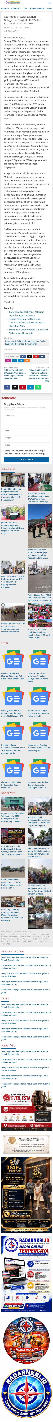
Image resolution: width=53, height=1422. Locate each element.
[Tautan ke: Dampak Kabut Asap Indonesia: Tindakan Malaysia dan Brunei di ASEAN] (40, 659)
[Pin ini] (22, 387)
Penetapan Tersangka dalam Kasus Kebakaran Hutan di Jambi (38, 713)
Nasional (4, 936)
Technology (5, 943)
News (18, 939)
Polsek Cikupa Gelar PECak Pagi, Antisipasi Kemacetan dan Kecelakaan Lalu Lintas (40, 598)
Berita (18, 934)
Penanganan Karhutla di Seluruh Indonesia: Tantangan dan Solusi (38, 785)
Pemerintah (44, 934)
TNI (35, 932)
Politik (23, 936)
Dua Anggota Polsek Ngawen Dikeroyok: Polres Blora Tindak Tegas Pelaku (12, 676)
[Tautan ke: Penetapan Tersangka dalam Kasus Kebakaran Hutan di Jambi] (40, 696)
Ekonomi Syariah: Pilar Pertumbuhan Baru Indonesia (11, 785)
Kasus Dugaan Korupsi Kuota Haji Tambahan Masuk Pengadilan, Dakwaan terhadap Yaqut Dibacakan (12, 915)
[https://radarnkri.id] (12, 2)
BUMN (23, 941)
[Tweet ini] (15, 387)
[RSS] (27, 360)
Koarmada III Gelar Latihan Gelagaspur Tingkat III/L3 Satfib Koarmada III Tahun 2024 (26, 342)
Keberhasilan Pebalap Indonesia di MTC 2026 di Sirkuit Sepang (39, 748)
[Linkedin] (14, 360)
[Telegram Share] (30, 387)
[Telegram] (21, 360)
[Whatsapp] (38, 387)
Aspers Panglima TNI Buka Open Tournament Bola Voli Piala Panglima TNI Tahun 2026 (27, 322)
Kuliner (31, 941)
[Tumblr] (42, 356)
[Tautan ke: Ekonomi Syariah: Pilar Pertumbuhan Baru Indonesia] (13, 768)
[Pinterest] (36, 356)
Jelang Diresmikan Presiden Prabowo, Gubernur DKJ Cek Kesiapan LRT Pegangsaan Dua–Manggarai (13, 582)
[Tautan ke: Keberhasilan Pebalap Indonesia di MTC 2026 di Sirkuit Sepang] (40, 731)
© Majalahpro (6, 932)
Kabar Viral (27, 932)
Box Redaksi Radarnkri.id (37, 936)
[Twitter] (29, 356)
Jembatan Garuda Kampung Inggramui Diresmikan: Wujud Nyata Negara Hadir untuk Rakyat (12, 528)
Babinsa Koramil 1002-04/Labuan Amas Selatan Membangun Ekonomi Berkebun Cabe (15, 373)
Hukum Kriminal (7, 934)
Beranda (18, 932)
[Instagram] (8, 360)
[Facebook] (23, 356)
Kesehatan (27, 934)
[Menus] (50, 3)
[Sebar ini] (7, 387)
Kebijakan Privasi (7, 939)
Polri (35, 939)
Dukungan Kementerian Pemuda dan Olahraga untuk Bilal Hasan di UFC (12, 713)
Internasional (41, 941)
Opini (35, 934)
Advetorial (27, 939)
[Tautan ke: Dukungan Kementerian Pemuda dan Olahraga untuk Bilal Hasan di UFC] (13, 696)
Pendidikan (14, 936)
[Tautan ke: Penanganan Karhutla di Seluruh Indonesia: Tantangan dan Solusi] (40, 768)
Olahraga (4, 941)
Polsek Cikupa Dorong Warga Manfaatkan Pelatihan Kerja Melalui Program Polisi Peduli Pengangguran (11, 494)
